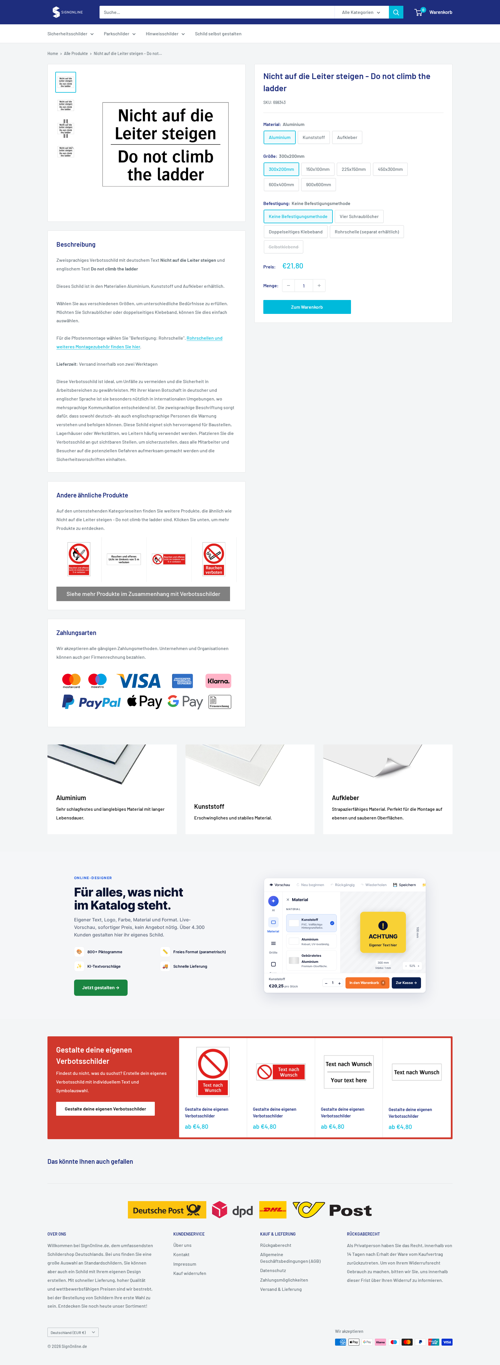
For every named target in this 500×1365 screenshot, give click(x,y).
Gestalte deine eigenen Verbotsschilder (105, 1108)
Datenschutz (273, 1270)
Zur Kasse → (406, 982)
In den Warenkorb (367, 982)
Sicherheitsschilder (67, 33)
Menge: (271, 285)
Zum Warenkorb (307, 307)
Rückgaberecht (275, 1245)
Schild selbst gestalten (218, 33)
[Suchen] (396, 12)
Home (52, 53)
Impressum (184, 1264)
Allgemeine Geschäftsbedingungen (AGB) (290, 1257)
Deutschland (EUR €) (68, 1332)
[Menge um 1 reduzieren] (288, 285)
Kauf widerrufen (189, 1273)
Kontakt (181, 1254)
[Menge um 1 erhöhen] (319, 285)
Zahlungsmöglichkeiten (284, 1279)
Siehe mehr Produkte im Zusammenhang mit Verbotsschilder (143, 593)
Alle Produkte (76, 53)
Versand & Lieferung (281, 1289)
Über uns (182, 1245)
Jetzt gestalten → (101, 987)
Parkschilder (116, 33)
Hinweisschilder (162, 33)
